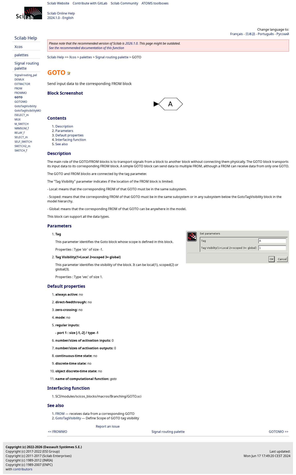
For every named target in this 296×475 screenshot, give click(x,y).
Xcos (18, 46)
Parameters (64, 131)
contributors (22, 469)
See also (61, 144)
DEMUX (19, 79)
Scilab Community (124, 3)
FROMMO (20, 93)
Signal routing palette (111, 57)
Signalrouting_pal (25, 75)
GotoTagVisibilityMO (27, 110)
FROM (18, 88)
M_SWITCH (21, 124)
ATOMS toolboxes (155, 3)
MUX (17, 119)
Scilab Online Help (61, 13)
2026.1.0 (131, 43)
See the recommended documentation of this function (86, 48)
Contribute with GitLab (90, 3)
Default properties (69, 135)
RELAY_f (19, 133)
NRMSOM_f (21, 128)
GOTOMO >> (278, 431)
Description (64, 126)
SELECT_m (21, 137)
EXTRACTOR (22, 84)
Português (266, 34)
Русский (282, 34)
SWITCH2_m (22, 146)
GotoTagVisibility (25, 106)
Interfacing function (70, 139)
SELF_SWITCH (23, 141)
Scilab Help (25, 38)
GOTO (18, 97)
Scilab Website (58, 3)
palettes (21, 54)
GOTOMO (20, 102)
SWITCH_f (20, 150)
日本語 (250, 34)
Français (236, 34)
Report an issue (108, 426)
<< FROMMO (57, 431)
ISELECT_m (21, 115)
